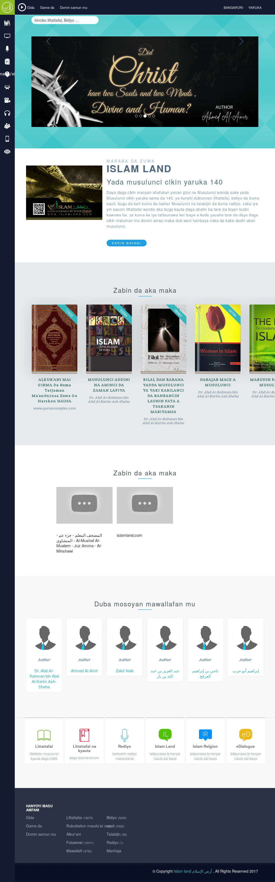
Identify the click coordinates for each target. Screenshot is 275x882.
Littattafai (79, 817)
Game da (47, 7)
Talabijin (117, 834)
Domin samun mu (73, 7)
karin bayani (126, 243)
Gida (30, 7)
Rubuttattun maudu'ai (89, 825)
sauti (115, 825)
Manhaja (114, 850)
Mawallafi (79, 850)
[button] (48, 81)
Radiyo (115, 842)
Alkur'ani (73, 834)
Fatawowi (80, 842)
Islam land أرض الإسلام (193, 871)
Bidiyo (116, 817)
